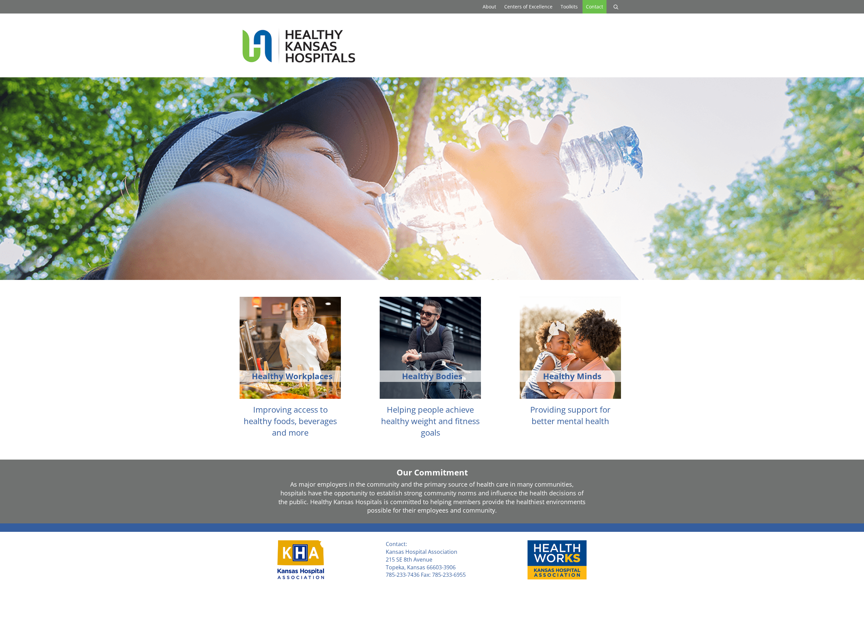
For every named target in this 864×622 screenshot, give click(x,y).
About (489, 6)
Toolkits (569, 6)
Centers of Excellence (528, 6)
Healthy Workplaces (292, 376)
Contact (594, 6)
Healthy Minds (572, 376)
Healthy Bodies (432, 376)
